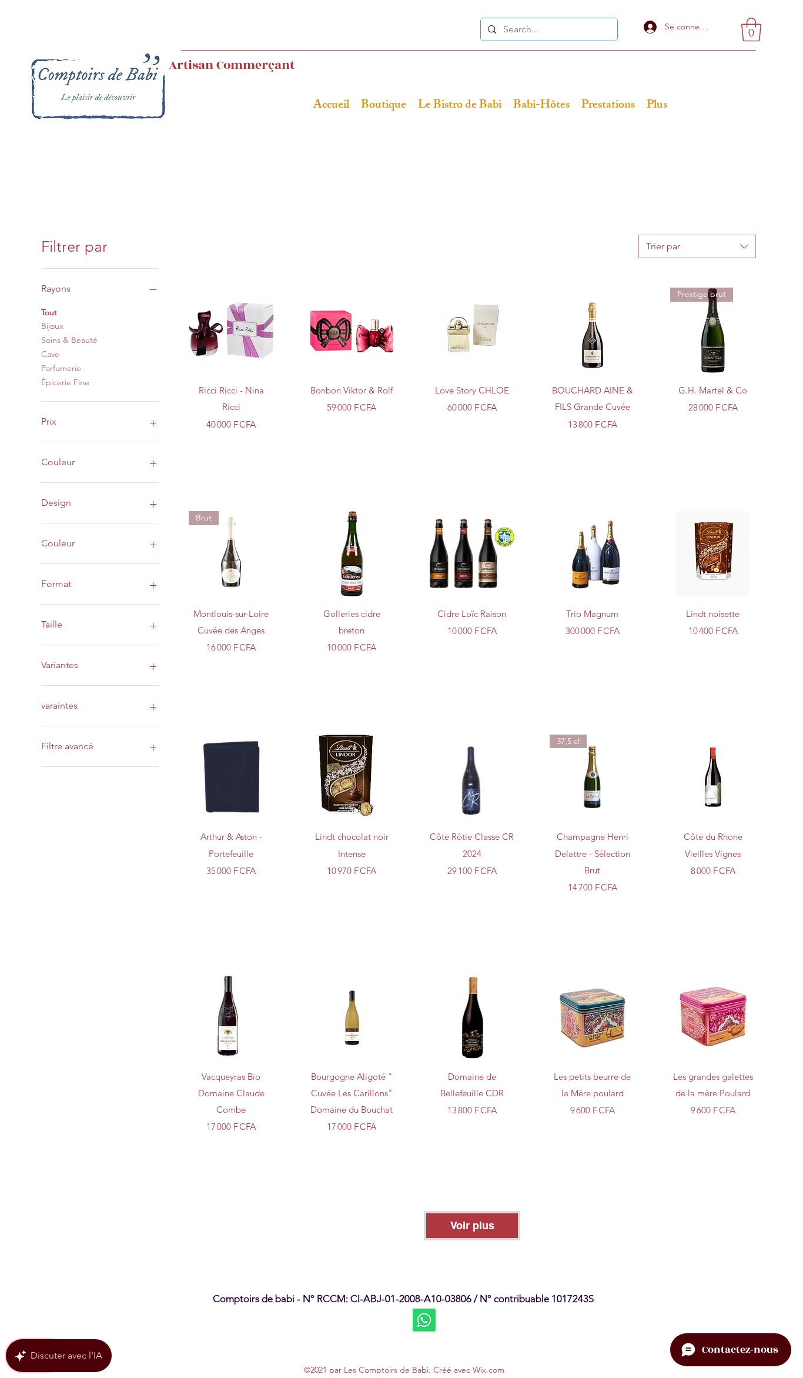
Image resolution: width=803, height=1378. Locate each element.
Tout (49, 312)
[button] (751, 29)
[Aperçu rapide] (231, 330)
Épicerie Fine (65, 382)
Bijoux (52, 326)
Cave (50, 354)
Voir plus (472, 1225)
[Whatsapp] (424, 1320)
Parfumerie (61, 368)
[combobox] (697, 246)
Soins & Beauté (69, 340)
